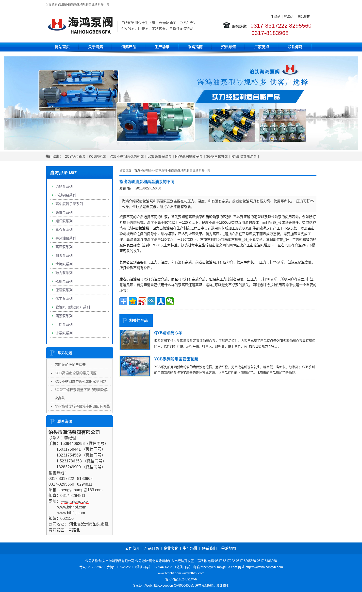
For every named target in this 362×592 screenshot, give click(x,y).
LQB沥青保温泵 (160, 156)
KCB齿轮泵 (97, 156)
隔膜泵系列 (64, 316)
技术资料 (161, 170)
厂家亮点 (261, 47)
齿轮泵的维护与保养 (70, 365)
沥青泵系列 (64, 212)
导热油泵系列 (65, 238)
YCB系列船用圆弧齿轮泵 (176, 359)
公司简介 (132, 548)
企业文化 (171, 548)
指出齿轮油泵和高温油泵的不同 (189, 170)
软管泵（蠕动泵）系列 (72, 307)
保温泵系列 (64, 290)
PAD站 (288, 16)
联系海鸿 (295, 47)
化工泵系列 (64, 299)
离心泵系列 (64, 230)
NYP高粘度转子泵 (189, 156)
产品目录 (151, 548)
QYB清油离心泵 (168, 333)
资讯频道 (228, 47)
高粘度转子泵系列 (69, 204)
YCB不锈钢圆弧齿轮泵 (127, 156)
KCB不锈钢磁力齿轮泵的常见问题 (80, 381)
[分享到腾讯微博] (151, 301)
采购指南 (195, 47)
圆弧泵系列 (64, 255)
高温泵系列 (64, 247)
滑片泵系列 (64, 264)
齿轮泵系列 (64, 186)
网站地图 (303, 16)
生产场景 (162, 47)
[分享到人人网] (161, 301)
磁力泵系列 (64, 273)
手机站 (275, 16)
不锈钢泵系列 (65, 195)
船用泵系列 (64, 281)
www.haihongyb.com (75, 501)
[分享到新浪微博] (142, 301)
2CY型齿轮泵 (75, 156)
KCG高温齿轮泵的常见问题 (76, 373)
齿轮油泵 (209, 262)
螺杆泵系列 (64, 221)
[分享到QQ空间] (133, 301)
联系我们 (209, 548)
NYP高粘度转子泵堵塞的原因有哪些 (82, 406)
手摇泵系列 (64, 324)
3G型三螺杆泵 (217, 156)
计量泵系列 (64, 333)
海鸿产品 (128, 47)
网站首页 (62, 47)
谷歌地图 (228, 548)
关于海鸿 (95, 47)
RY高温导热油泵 (244, 156)
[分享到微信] (170, 301)
